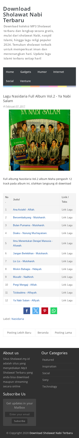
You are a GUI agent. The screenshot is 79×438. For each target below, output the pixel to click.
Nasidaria (18, 319)
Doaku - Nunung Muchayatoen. (30, 233)
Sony (45, 380)
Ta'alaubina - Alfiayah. (25, 292)
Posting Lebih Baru (19, 332)
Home (10, 72)
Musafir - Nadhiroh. (23, 276)
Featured (48, 360)
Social (46, 373)
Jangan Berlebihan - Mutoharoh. (30, 253)
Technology (49, 386)
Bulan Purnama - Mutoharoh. (29, 225)
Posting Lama (63, 332)
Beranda (43, 332)
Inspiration (49, 366)
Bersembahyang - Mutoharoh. (29, 217)
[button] (26, 310)
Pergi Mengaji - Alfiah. (25, 284)
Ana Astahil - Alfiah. (24, 209)
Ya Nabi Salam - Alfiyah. (26, 300)
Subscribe (19, 421)
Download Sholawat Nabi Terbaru (51, 433)
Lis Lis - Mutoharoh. (24, 261)
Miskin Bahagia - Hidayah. (27, 269)
